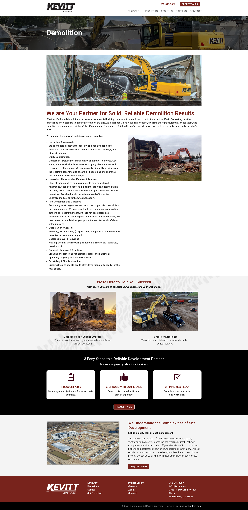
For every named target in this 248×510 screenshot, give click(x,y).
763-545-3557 (168, 4)
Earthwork (92, 482)
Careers (181, 11)
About (131, 489)
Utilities (91, 489)
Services (133, 11)
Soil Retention (94, 493)
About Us (167, 11)
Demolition (93, 486)
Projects (151, 11)
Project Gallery (136, 482)
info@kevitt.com (177, 486)
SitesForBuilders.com (190, 506)
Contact (196, 11)
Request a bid (139, 466)
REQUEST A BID (190, 4)
